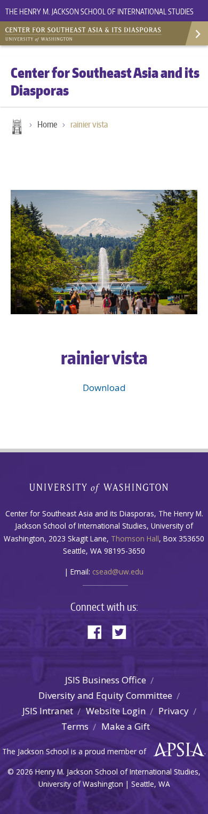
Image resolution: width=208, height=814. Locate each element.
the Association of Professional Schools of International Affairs (176, 750)
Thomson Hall (135, 538)
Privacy (173, 711)
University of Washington (104, 486)
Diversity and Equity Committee (105, 695)
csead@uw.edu (117, 571)
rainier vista (89, 124)
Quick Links (196, 33)
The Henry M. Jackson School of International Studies (99, 11)
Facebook (98, 631)
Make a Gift (125, 726)
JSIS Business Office (105, 680)
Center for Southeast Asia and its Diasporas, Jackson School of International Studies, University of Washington (85, 32)
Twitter (123, 631)
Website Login (116, 711)
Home (16, 127)
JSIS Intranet (47, 711)
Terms (75, 726)
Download (104, 387)
